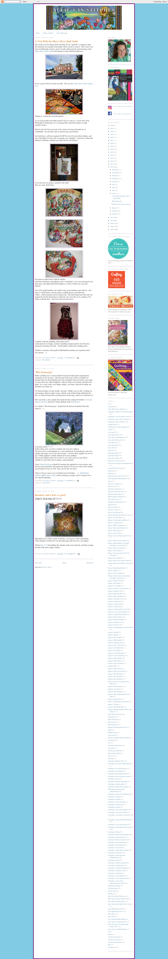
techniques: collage (114, 807)
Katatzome (111, 471)
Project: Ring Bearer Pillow (116, 568)
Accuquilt (111, 406)
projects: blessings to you (116, 599)
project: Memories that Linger (117, 540)
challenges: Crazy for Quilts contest (119, 416)
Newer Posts (38, 563)
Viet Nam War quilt (114, 937)
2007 (112, 229)
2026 (112, 125)
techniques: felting (114, 832)
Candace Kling (50, 475)
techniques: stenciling (115, 873)
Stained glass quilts (114, 753)
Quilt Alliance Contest (115, 714)
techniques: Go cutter (115, 847)
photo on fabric (113, 507)
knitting (110, 473)
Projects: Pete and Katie (115, 679)
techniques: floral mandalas (116, 837)
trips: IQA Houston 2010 (116, 909)
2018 (112, 149)
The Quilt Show (113, 888)
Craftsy (110, 429)
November (115, 173)
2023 (112, 134)
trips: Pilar (111, 916)
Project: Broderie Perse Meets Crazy (119, 515)
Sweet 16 (111, 756)
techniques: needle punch (116, 865)
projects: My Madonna (115, 674)
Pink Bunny (75, 402)
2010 (112, 220)
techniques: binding (114, 799)
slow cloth (111, 748)
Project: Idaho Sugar (114, 530)
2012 (112, 167)
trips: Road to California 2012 (117, 922)
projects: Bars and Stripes (116, 596)
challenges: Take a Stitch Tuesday (118, 419)
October (114, 176)
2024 (112, 131)
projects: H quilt (113, 632)
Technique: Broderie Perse (116, 761)
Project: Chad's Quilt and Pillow (118, 520)
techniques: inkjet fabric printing (118, 850)
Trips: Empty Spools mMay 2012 (118, 899)
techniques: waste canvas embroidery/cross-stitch (116, 882)
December (115, 170)
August (114, 181)
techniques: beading (114, 797)
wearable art (112, 947)
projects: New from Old (115, 676)
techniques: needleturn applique (118, 868)
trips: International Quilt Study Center (120, 904)
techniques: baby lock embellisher (119, 794)
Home (38, 33)
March (114, 208)
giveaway (111, 450)
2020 (112, 143)
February (115, 211)
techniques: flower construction (118, 840)
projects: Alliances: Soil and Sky (118, 588)
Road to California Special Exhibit (119, 738)
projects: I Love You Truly (116, 645)
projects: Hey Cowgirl (115, 637)
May (113, 190)
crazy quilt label (113, 445)
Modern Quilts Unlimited (116, 497)
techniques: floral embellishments (118, 834)
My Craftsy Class (113, 499)
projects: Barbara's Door (115, 594)
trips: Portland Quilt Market (116, 919)
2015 (112, 158)
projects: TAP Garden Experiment (118, 702)
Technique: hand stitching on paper (119, 776)
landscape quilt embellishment (117, 478)
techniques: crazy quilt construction (119, 815)
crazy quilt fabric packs (115, 440)
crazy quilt (111, 432)
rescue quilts (112, 735)
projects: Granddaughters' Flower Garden (120, 627)
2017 (112, 152)
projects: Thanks (113, 704)
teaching (46, 360)
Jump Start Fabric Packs (115, 468)
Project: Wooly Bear (114, 583)
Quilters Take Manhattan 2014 (117, 727)
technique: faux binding (115, 771)
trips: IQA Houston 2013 (116, 911)
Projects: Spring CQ (114, 699)
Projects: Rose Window (115, 692)
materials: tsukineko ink (115, 491)
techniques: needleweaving (116, 870)
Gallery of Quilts (48, 33)
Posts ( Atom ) (47, 567)
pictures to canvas (113, 510)
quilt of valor (112, 722)
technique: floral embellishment (118, 774)
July (113, 184)
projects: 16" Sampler (115, 586)
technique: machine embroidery (118, 781)
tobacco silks (112, 891)
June (113, 187)
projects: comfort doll (115, 601)
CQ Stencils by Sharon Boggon (118, 427)
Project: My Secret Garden (116, 548)
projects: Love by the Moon (117, 655)
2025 (112, 128)
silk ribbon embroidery (115, 745)
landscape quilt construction (117, 476)
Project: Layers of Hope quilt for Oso (119, 536)
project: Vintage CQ (114, 581)
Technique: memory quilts (116, 784)
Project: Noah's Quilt (114, 551)
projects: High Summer (115, 640)
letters (110, 481)
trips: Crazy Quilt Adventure (117, 896)
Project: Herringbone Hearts (116, 528)
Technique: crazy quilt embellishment (120, 764)
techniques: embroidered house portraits (120, 827)
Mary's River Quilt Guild (44, 51)
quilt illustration (113, 719)
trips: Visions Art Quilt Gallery (117, 929)
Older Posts (89, 563)
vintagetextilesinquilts (115, 942)
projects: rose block (114, 689)
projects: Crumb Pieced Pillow (117, 614)
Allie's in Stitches (84, 10)
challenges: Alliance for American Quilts (120, 412)
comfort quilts (112, 424)
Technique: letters (113, 779)
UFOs (110, 934)
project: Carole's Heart (115, 517)
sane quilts (111, 740)
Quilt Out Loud (113, 725)
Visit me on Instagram (122, 106)
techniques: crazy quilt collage (117, 812)
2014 (112, 161)
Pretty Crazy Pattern (114, 512)
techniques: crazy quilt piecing (118, 824)
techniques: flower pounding (117, 842)
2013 (112, 164)
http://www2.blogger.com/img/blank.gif (120, 463)
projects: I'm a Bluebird (115, 648)
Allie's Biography (62, 33)
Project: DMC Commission (116, 525)
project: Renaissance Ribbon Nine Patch (120, 563)
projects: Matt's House (115, 661)
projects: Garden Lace (115, 622)
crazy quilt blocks (113, 435)
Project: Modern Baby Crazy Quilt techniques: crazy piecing (118, 544)
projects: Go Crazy (114, 625)
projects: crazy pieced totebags (117, 612)
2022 (112, 137)
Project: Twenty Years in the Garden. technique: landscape (119, 577)
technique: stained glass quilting (118, 787)
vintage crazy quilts (114, 940)
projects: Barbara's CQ (115, 591)
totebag (110, 894)
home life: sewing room (115, 461)
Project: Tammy (113, 571)
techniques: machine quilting (117, 863)
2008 (112, 226)
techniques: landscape (115, 853)
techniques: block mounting (117, 802)
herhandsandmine (113, 453)
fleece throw (112, 448)
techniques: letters (114, 860)
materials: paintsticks (114, 489)
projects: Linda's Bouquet (116, 653)
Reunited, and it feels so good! (50, 495)
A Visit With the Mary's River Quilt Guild (56, 41)
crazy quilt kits (113, 442)
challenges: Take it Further (116, 422)
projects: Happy (113, 635)
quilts (110, 730)
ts (108, 932)
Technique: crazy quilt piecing (117, 768)
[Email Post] (77, 358)
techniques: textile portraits (116, 876)
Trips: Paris (111, 914)
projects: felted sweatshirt (116, 620)
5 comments (70, 358)
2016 (112, 155)
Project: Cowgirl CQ (114, 523)
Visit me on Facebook (122, 114)
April (114, 193)
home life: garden (113, 458)
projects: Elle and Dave (115, 617)
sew (109, 743)
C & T (45, 545)
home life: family (113, 455)
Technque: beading (114, 886)
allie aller (49, 358)
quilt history (112, 717)
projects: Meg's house (115, 669)
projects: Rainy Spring (115, 686)
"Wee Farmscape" (44, 372)
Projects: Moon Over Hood (116, 671)
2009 (112, 223)
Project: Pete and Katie (115, 558)
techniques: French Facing (116, 845)
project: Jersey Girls (114, 533)
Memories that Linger (115, 494)
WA (109, 945)
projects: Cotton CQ (114, 606)
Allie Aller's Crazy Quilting (116, 409)
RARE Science (112, 732)
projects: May (112, 666)
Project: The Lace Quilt (115, 573)
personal (111, 504)
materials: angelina (114, 484)
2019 (112, 146)
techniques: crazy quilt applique (118, 810)
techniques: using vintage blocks (118, 878)
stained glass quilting (115, 751)
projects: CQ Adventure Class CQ (118, 609)
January (114, 214)
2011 (112, 217)
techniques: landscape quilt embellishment (116, 856)
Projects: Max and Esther (116, 663)
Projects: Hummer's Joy (115, 643)
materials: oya (112, 486)
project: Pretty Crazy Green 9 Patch (119, 560)
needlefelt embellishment (116, 502)
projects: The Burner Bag (116, 707)
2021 (112, 140)
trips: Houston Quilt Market (116, 901)
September (115, 178)
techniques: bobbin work (116, 804)
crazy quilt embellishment (116, 437)
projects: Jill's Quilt (114, 650)
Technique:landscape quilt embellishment (116, 790)
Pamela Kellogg (45, 464)
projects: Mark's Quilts (115, 658)
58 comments (70, 554)
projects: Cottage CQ (114, 604)
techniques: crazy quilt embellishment (120, 820)
